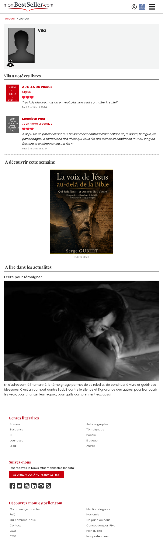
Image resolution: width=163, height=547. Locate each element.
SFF (12, 435)
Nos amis (92, 514)
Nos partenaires (97, 536)
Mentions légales (98, 509)
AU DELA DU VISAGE (37, 87)
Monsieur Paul (33, 119)
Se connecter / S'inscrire (134, 7)
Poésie (91, 435)
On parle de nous (98, 520)
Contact (15, 525)
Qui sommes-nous (23, 520)
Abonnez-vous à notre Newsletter (36, 474)
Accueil (10, 19)
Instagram (41, 486)
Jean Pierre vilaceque (37, 124)
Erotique (92, 440)
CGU (13, 531)
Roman (15, 424)
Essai (13, 446)
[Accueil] (28, 7)
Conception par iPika (100, 525)
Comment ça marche (25, 509)
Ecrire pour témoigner (23, 277)
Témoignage (95, 429)
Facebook (12, 486)
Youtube (27, 486)
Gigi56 (26, 92)
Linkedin (34, 486)
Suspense (17, 429)
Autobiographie (97, 424)
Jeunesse (16, 440)
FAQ (12, 514)
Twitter (19, 486)
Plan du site (94, 531)
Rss (48, 486)
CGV (13, 536)
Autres (90, 446)
